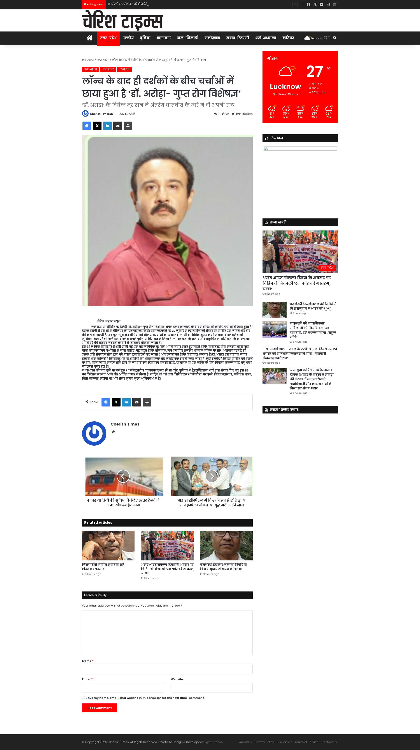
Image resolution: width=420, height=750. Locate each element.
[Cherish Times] (122, 20)
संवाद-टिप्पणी (237, 37)
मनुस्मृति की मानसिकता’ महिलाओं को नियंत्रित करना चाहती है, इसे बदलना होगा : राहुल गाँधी (313, 330)
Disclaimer (284, 742)
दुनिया (145, 37)
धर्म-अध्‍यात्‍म (265, 37)
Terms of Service (306, 742)
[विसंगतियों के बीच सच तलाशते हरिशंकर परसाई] (108, 545)
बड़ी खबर (108, 69)
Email (87, 679)
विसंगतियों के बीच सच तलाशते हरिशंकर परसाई (103, 566)
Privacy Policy (264, 742)
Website (177, 679)
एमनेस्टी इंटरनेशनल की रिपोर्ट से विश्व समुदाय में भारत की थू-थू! (146, 4)
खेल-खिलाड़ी (187, 37)
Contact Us (329, 742)
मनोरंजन (212, 37)
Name (87, 661)
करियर (288, 37)
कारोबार (164, 37)
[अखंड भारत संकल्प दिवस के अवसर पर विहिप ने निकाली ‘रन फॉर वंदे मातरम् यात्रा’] (167, 545)
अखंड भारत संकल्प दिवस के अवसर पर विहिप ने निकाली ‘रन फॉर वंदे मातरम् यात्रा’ (167, 568)
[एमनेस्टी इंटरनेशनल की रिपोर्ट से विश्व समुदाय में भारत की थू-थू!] (226, 545)
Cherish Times (100, 114)
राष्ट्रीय (128, 37)
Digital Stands (213, 742)
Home (89, 60)
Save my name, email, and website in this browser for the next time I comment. (145, 698)
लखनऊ (125, 69)
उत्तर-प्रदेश (108, 37)
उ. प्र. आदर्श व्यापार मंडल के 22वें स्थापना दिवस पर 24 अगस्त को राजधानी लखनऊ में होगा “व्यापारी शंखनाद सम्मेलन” (299, 353)
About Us (245, 742)
